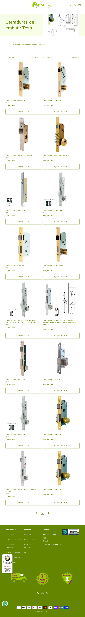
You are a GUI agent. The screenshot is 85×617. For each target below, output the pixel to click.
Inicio (8, 44)
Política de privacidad (14, 540)
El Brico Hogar (45, 612)
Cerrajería (16, 44)
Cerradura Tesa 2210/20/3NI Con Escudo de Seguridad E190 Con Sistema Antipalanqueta (21, 321)
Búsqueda (28, 535)
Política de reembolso (14, 558)
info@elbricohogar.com (53, 544)
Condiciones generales (10, 546)
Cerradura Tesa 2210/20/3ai (52, 210)
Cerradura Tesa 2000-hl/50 (52, 489)
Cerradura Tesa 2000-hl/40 (52, 434)
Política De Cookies (13, 553)
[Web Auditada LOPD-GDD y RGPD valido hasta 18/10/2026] (70, 532)
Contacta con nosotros (29, 546)
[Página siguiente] (54, 513)
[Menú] (11, 555)
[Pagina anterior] (30, 513)
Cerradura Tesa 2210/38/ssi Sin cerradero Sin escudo (21, 490)
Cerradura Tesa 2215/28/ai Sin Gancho (19, 155)
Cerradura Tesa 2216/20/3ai (15, 210)
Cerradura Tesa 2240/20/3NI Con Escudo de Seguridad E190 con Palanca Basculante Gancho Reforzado (59, 322)
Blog (26, 553)
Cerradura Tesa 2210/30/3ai (15, 434)
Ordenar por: (36, 57)
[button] (4, 4)
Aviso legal (10, 535)
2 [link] (42, 513)
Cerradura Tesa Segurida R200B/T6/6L (56, 155)
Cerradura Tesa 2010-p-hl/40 (53, 265)
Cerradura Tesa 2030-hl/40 (52, 100)
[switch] (7, 570)
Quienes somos (30, 540)
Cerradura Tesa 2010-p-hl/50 (15, 100)
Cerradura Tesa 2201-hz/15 (52, 379)
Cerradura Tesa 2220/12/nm (15, 379)
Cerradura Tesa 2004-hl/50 (15, 265)
